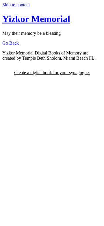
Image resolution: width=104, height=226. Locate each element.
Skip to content (16, 4)
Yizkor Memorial (36, 19)
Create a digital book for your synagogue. (52, 72)
